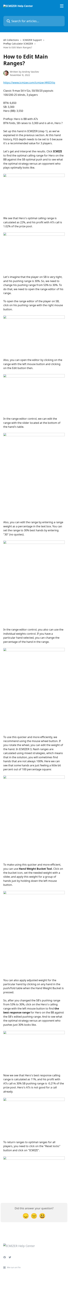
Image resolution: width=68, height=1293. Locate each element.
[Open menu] (62, 6)
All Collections (11, 40)
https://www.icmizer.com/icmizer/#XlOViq (29, 82)
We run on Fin (14, 1267)
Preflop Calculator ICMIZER (18, 43)
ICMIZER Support (32, 40)
